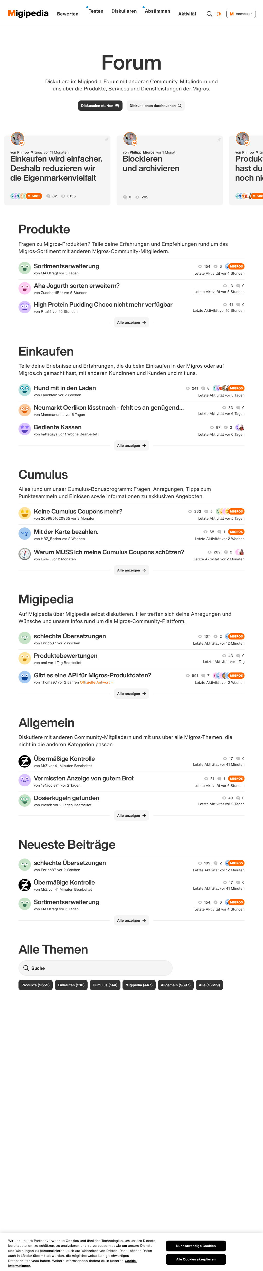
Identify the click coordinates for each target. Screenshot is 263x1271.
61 (212, 778)
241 (195, 388)
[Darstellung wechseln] (219, 14)
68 (212, 532)
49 (230, 798)
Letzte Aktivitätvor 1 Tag (224, 661)
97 (218, 427)
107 (207, 636)
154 (207, 266)
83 (230, 407)
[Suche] (209, 14)
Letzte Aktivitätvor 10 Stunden (219, 310)
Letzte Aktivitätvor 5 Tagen (221, 395)
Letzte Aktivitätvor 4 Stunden (219, 273)
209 (145, 197)
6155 (71, 196)
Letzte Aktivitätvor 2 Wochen (220, 539)
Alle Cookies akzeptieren (196, 1259)
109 (207, 863)
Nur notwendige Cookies (196, 1245)
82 (54, 196)
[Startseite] (28, 14)
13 (231, 286)
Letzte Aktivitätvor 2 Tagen (221, 804)
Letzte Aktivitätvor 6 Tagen (221, 413)
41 (231, 304)
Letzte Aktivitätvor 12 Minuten (219, 643)
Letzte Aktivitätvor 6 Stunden (219, 785)
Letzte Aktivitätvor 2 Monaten (219, 559)
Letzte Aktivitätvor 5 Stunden (219, 291)
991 (195, 675)
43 (230, 656)
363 (197, 511)
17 (231, 758)
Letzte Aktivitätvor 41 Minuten (219, 764)
